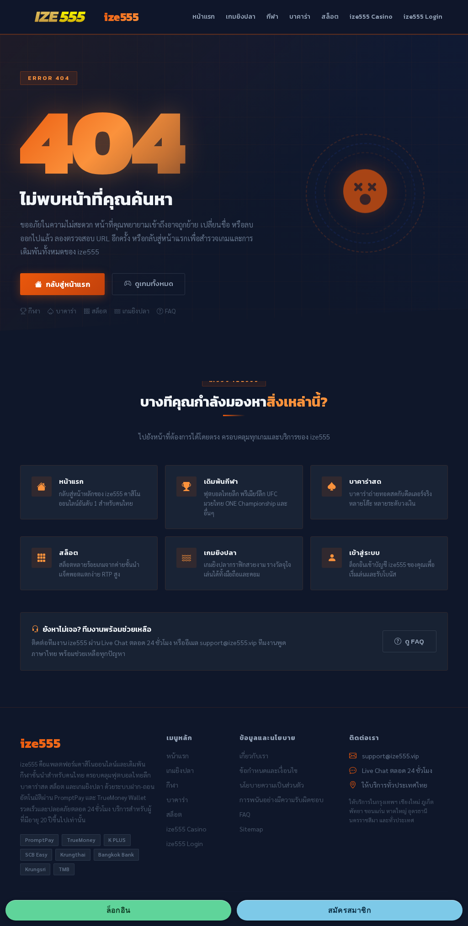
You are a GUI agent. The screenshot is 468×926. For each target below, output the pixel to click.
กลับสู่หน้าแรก (68, 284)
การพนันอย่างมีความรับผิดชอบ (281, 799)
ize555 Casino (371, 16)
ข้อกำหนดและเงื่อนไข (268, 770)
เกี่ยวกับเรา (253, 755)
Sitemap (251, 829)
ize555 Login (423, 16)
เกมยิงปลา (240, 16)
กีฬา (272, 16)
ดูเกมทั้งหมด (154, 283)
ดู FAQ (414, 641)
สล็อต (330, 16)
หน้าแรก (203, 16)
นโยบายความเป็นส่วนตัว (271, 785)
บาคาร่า (299, 16)
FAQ (170, 311)
